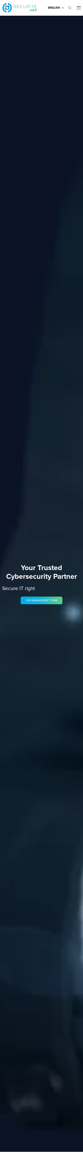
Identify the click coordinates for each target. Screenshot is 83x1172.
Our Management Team (41, 600)
